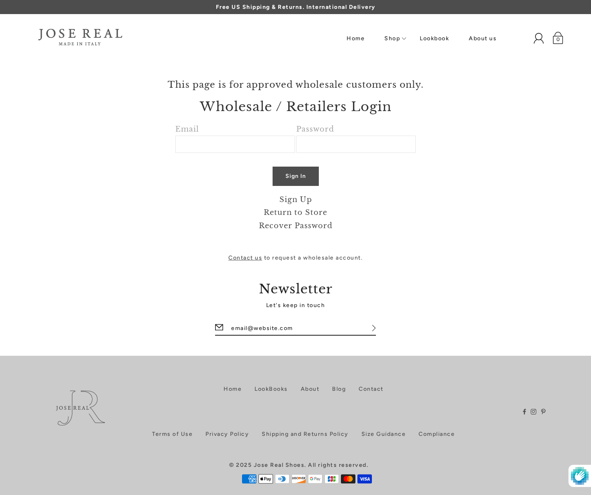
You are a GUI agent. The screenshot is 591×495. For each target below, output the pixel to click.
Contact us (245, 257)
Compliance (437, 434)
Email (187, 129)
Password (315, 129)
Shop (392, 38)
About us (483, 38)
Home (356, 38)
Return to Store (295, 212)
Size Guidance (383, 434)
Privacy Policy (227, 434)
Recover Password (295, 225)
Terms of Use (172, 434)
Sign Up (295, 199)
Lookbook (434, 38)
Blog (339, 389)
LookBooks (271, 389)
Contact (371, 389)
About (310, 389)
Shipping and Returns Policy (305, 434)
